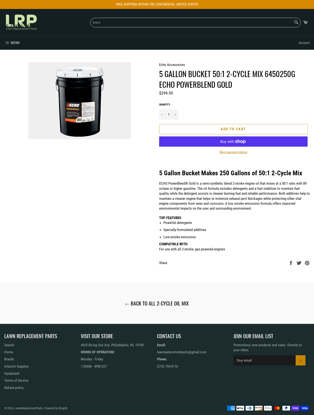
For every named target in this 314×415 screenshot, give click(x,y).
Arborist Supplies (16, 366)
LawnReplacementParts (29, 408)
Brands (9, 359)
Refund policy (13, 388)
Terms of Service (16, 380)
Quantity (164, 104)
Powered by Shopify (55, 408)
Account (304, 43)
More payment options (233, 152)
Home (8, 352)
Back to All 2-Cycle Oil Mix (159, 303)
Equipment (11, 373)
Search (9, 345)
